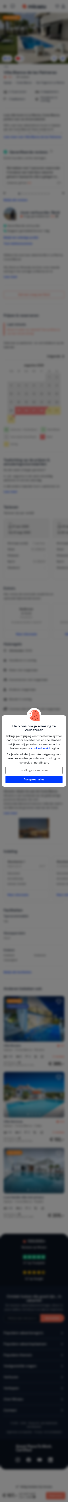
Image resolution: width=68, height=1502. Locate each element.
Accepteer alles (34, 779)
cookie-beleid (40, 748)
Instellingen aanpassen (34, 770)
